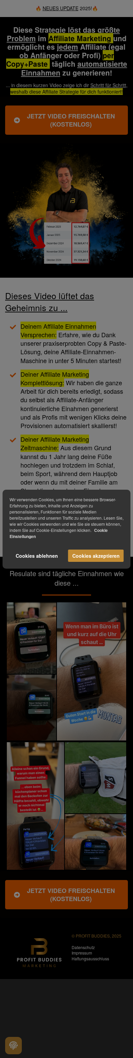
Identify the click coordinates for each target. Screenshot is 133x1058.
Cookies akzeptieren (96, 555)
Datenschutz (83, 947)
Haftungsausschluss (90, 958)
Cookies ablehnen (37, 555)
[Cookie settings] (13, 1045)
